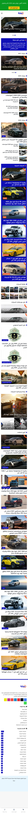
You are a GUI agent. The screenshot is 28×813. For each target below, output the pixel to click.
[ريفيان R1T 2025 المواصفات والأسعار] (23, 114)
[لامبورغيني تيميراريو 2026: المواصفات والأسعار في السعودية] (23, 159)
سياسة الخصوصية (23, 716)
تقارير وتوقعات (23, 765)
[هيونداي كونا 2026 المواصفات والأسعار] (23, 146)
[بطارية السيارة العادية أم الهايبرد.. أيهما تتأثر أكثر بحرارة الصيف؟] (14, 406)
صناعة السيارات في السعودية (20, 770)
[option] (14, 25)
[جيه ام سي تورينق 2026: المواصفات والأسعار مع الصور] (23, 152)
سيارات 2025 (21, 76)
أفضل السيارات (23, 740)
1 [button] (15, 35)
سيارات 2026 (21, 120)
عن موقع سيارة (24, 712)
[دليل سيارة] (20, 13)
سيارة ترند (25, 720)
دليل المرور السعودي (19, 325)
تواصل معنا (24, 709)
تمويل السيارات (23, 759)
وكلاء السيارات (23, 768)
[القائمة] (2, 13)
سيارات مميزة (23, 749)
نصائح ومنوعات (23, 745)
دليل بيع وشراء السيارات (18, 302)
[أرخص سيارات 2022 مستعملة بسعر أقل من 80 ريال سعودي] (14, 308)
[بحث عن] (26, 13)
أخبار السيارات (23, 747)
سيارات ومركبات (24, 718)
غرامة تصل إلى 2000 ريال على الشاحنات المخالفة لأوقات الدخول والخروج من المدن (14, 345)
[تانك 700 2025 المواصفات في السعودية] (23, 102)
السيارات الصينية (19, 165)
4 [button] (12, 72)
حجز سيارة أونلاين (23, 723)
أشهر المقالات (21, 432)
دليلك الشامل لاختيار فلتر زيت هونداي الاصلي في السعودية (8, 428)
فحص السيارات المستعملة (21, 725)
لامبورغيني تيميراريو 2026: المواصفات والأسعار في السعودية (11, 158)
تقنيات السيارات (23, 763)
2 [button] (14, 72)
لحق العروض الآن (14, 7)
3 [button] (13, 72)
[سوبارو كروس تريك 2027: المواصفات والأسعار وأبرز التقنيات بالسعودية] (14, 63)
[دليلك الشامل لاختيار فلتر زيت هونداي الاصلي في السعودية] (7, 424)
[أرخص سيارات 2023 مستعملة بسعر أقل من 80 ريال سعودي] (14, 317)
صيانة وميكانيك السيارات (18, 391)
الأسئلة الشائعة (23, 754)
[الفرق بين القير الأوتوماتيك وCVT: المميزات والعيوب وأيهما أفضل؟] (20, 424)
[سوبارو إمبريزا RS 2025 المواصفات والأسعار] (23, 108)
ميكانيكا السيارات (22, 733)
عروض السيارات (23, 761)
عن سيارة (24, 756)
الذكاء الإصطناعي (22, 772)
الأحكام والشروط (23, 714)
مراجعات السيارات (22, 731)
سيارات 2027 (21, 53)
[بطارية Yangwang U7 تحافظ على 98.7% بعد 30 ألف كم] (14, 25)
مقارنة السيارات (20, 284)
